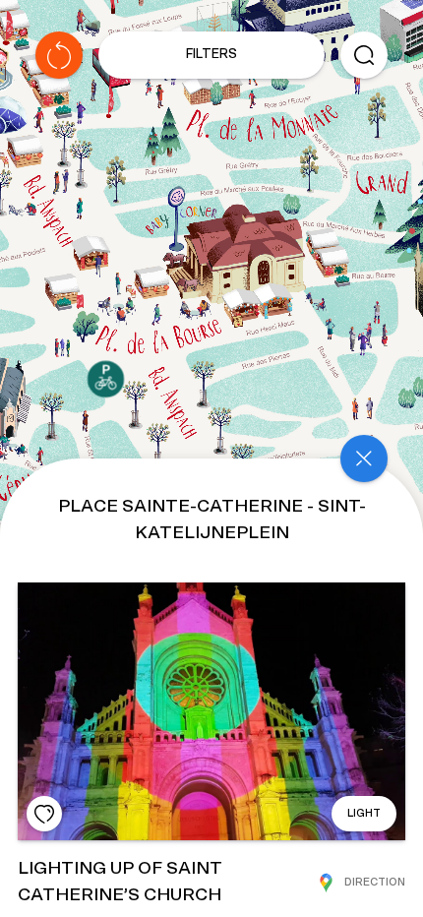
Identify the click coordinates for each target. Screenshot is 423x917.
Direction (374, 882)
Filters (211, 54)
